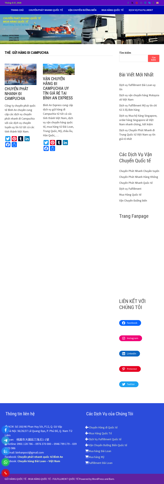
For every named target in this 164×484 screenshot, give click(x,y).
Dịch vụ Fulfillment (141, 10)
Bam (111, 478)
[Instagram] (141, 2)
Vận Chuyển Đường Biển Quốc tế (108, 445)
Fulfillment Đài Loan (100, 463)
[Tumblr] (154, 2)
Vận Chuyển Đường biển (82, 10)
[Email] (157, 2)
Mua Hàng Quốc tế (113, 10)
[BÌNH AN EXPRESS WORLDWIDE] (82, 29)
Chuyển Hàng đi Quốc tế (103, 427)
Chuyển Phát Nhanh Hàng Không (138, 177)
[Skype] (150, 2)
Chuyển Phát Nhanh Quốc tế (46, 10)
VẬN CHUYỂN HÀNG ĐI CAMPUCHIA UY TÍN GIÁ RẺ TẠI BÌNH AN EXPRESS (58, 88)
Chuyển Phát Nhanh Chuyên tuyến (139, 171)
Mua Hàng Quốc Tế (100, 433)
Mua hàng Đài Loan (99, 451)
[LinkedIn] (146, 2)
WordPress (98, 478)
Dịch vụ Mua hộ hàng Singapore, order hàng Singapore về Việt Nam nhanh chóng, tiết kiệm (138, 120)
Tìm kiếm (125, 52)
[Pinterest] (137, 2)
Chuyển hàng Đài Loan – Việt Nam (38, 461)
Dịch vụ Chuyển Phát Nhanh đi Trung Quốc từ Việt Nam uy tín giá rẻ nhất (137, 134)
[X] (132, 2)
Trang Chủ (17, 10)
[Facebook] (128, 2)
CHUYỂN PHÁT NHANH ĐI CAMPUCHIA (16, 94)
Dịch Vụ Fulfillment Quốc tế (105, 439)
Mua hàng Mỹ (96, 457)
